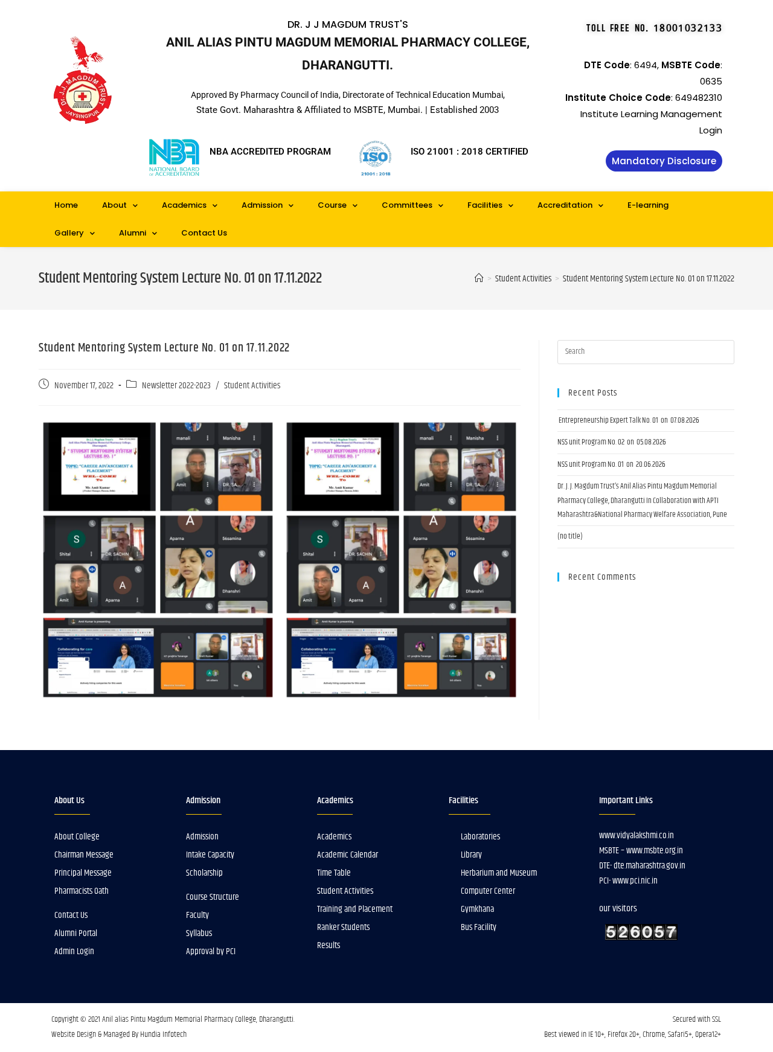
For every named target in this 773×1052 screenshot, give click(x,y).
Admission (262, 205)
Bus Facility (478, 927)
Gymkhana (477, 909)
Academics (184, 205)
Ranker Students (343, 927)
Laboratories (480, 837)
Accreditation (564, 205)
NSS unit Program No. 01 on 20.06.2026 (611, 464)
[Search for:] (645, 352)
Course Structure (212, 897)
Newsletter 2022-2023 (176, 386)
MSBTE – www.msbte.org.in (641, 851)
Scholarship (204, 873)
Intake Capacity (210, 855)
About (114, 205)
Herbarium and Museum (499, 873)
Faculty (197, 915)
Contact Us (204, 233)
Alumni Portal (75, 933)
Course (332, 205)
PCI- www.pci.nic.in (628, 881)
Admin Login (74, 951)
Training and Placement (355, 909)
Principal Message (83, 873)
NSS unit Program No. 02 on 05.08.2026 (611, 442)
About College (77, 837)
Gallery (69, 233)
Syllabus (199, 933)
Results (328, 945)
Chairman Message (84, 855)
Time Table (334, 873)
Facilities (484, 205)
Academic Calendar (347, 855)
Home (66, 205)
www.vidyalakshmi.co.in (636, 835)
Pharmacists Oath (81, 891)
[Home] (479, 279)
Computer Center (488, 891)
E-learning (648, 205)
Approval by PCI (211, 951)
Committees (407, 205)
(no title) (570, 536)
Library (471, 855)
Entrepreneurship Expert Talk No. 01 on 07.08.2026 (628, 420)
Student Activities (252, 386)
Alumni (132, 233)
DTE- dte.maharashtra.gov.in (642, 866)
